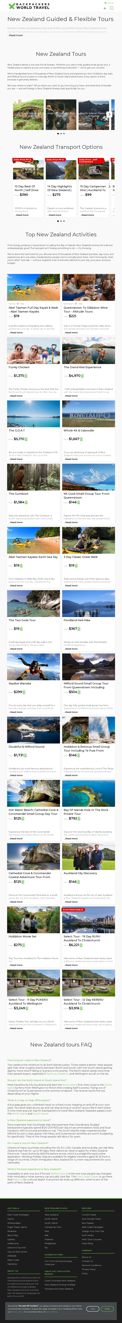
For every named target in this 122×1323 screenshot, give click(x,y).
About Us (86, 1257)
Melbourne (13, 1243)
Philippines (50, 1243)
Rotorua (51, 1073)
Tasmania (12, 1264)
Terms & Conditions (91, 1265)
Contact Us (87, 1261)
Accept (107, 1309)
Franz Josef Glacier (87, 1176)
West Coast (13, 1260)
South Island (40, 1113)
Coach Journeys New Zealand (60, 1280)
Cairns (10, 1219)
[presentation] (109, 114)
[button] (58, 133)
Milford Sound (59, 1173)
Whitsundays (14, 1223)
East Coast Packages (18, 1214)
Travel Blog (87, 1243)
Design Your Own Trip (93, 1231)
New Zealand (51, 1214)
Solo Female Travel (91, 1219)
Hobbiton (63, 1073)
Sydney (11, 1239)
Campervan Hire (53, 1227)
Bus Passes (88, 1223)
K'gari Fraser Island (17, 1227)
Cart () (110, 3)
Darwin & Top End (16, 1247)
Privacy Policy (18, 1312)
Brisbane (12, 1231)
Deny (93, 1309)
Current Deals (89, 1214)
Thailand (49, 1239)
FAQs (84, 1273)
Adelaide (11, 1256)
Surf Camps (87, 1235)
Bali (46, 1235)
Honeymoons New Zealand (59, 1289)
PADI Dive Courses (91, 1239)
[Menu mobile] (111, 8)
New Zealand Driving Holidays (60, 1284)
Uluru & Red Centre (17, 1252)
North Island (69, 1084)
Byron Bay (12, 1235)
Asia (47, 1231)
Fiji (46, 1247)
